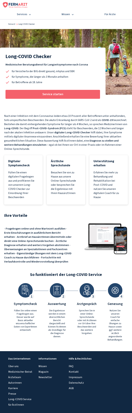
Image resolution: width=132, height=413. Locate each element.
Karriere (13, 388)
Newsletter (45, 377)
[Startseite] (15, 5)
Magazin (43, 372)
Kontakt (74, 372)
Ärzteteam (14, 377)
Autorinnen (15, 383)
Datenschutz (76, 383)
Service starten (52, 94)
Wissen (42, 366)
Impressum (75, 377)
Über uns (13, 366)
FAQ (71, 366)
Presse (12, 394)
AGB (71, 388)
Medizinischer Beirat (20, 372)
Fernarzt (11, 24)
